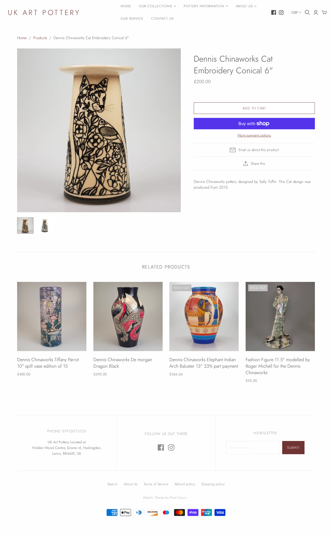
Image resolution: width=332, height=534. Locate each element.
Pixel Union (178, 497)
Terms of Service (156, 484)
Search (112, 484)
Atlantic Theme (153, 497)
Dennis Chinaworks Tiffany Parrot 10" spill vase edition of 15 (48, 362)
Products (40, 38)
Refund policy (185, 484)
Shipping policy (213, 484)
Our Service (132, 18)
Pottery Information (204, 6)
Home (126, 6)
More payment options (254, 135)
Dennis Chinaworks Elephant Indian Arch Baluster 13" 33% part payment (203, 362)
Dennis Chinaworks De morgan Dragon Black (122, 362)
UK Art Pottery (44, 13)
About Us (244, 6)
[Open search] (307, 12)
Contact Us (162, 18)
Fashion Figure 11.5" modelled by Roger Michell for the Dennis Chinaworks (278, 366)
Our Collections (155, 6)
